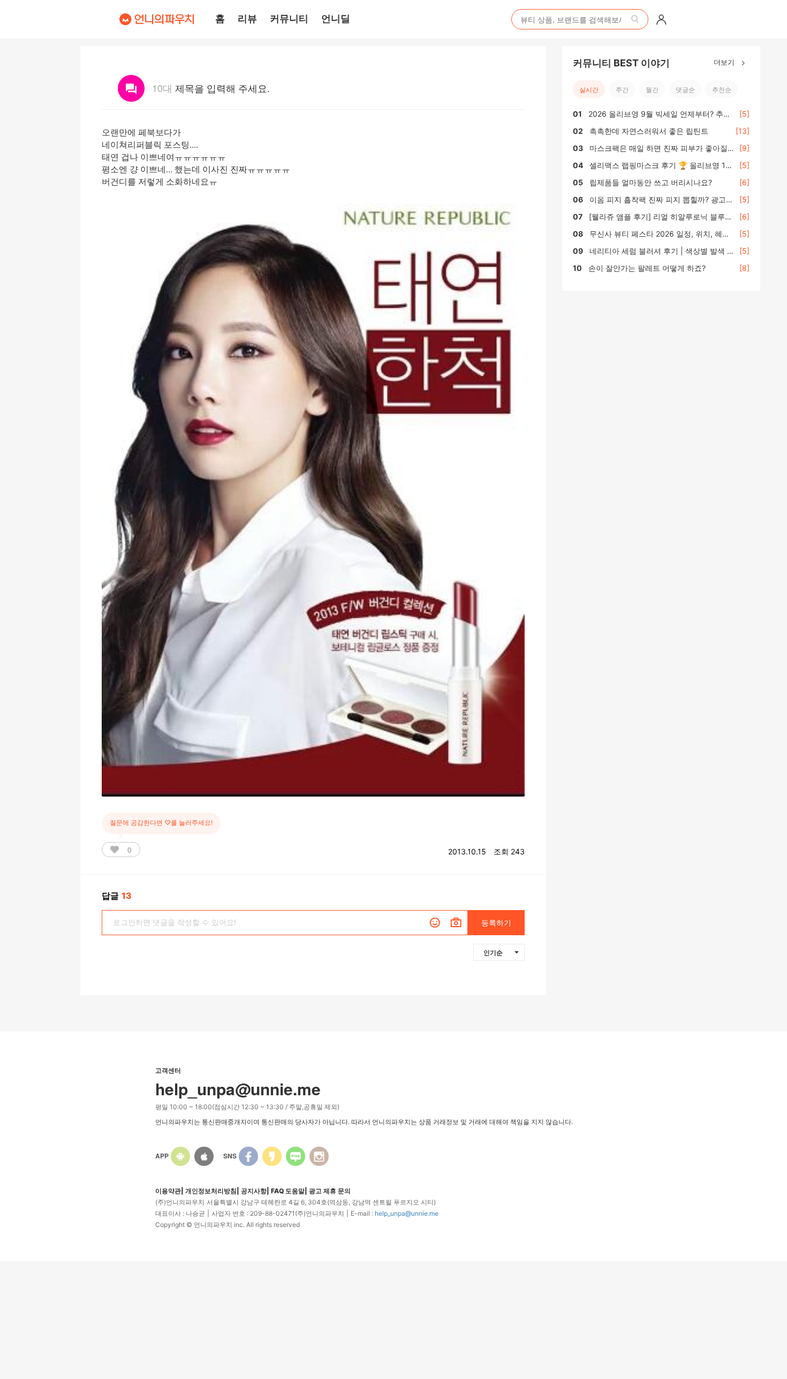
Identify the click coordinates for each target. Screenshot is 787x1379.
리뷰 (247, 18)
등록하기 (496, 922)
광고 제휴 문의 (330, 1191)
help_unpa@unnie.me (406, 1213)
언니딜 (335, 18)
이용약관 (168, 1191)
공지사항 (254, 1191)
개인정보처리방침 (211, 1191)
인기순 (493, 952)
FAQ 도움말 (288, 1191)
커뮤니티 (289, 18)
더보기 (725, 62)
